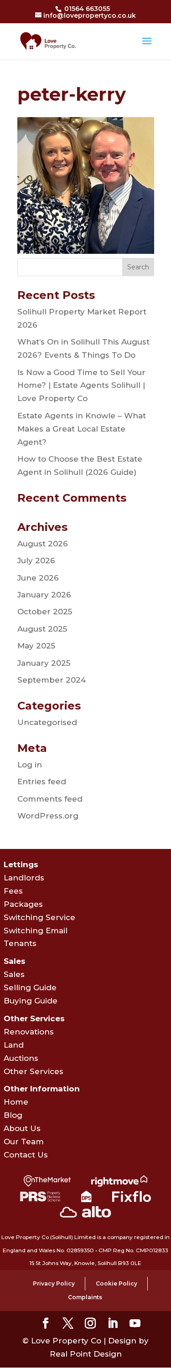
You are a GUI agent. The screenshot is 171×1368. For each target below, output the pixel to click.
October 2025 (44, 611)
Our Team (24, 1141)
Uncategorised (47, 722)
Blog (13, 1115)
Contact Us (26, 1154)
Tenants (20, 943)
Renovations (29, 1031)
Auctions (21, 1058)
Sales (14, 974)
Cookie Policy (116, 1283)
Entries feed (41, 781)
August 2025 (42, 628)
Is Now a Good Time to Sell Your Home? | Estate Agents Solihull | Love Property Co (81, 385)
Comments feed (50, 798)
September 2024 (51, 679)
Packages (23, 904)
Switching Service (39, 917)
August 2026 (42, 543)
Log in (29, 764)
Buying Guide (30, 1000)
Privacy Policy (54, 1283)
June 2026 (38, 577)
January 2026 (44, 594)
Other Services (33, 1071)
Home (16, 1101)
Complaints (85, 1297)
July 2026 (36, 560)
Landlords (24, 877)
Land (14, 1044)
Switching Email (35, 930)
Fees (13, 890)
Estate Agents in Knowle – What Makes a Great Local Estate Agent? (81, 429)
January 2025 (43, 663)
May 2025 (36, 645)
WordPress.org (47, 815)
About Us (22, 1128)
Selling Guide (30, 987)
